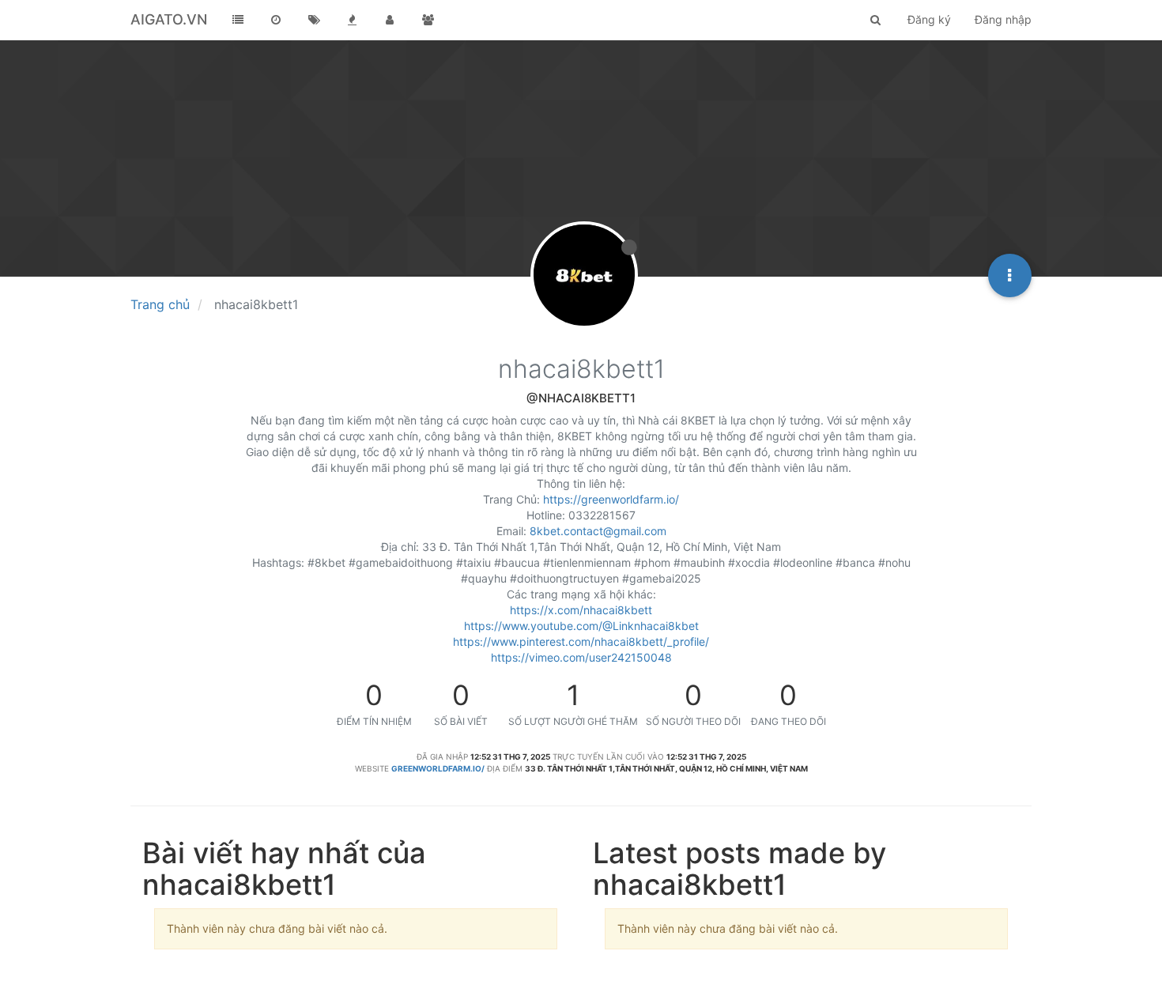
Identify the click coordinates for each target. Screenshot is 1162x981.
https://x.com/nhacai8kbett (581, 610)
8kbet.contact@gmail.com (598, 531)
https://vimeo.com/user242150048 (581, 657)
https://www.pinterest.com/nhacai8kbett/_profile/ (581, 641)
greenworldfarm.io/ (438, 768)
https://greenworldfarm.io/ (611, 499)
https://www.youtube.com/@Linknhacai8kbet (581, 625)
